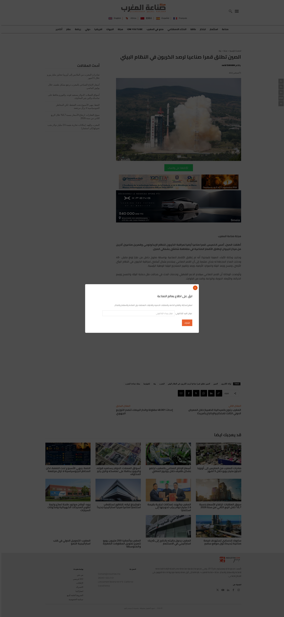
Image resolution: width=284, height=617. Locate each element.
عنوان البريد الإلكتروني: (183, 313)
